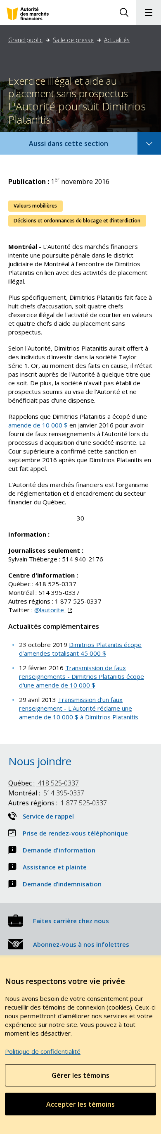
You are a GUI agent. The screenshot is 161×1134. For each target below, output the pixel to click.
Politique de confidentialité (42, 1051)
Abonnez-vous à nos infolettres (81, 944)
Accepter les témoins (80, 1104)
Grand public (25, 39)
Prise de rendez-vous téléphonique (75, 833)
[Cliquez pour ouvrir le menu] (148, 12)
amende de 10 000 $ (38, 425)
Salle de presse (73, 39)
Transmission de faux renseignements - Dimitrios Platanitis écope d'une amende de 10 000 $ (81, 676)
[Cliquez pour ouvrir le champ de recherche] (123, 12)
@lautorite (53, 610)
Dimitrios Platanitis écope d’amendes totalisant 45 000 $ (80, 648)
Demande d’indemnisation (62, 884)
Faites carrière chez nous (71, 921)
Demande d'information (59, 850)
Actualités (117, 39)
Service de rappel (48, 816)
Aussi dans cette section (79, 146)
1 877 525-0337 (57, 802)
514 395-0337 (46, 792)
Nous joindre (39, 761)
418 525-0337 (43, 783)
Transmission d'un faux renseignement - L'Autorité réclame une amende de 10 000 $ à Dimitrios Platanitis (78, 708)
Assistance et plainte (55, 867)
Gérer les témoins (80, 1075)
